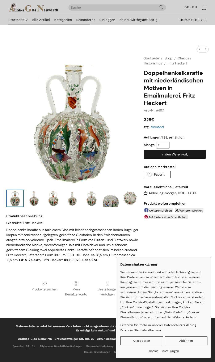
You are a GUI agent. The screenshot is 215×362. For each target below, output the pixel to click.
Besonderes (85, 20)
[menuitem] (200, 49)
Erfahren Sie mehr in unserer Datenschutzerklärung (158, 325)
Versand (157, 127)
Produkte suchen (45, 289)
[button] (34, 7)
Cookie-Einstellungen (97, 351)
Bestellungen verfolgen (108, 292)
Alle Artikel (41, 20)
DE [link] (28, 346)
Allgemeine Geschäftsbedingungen (61, 346)
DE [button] (186, 7)
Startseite (17, 20)
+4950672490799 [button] (192, 20)
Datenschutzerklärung (99, 346)
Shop (168, 58)
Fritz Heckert (177, 63)
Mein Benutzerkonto (76, 292)
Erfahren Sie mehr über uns (140, 330)
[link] (163, 349)
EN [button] (194, 7)
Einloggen (107, 20)
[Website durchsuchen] (161, 7)
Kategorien (63, 20)
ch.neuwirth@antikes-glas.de (143, 20)
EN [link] (33, 346)
